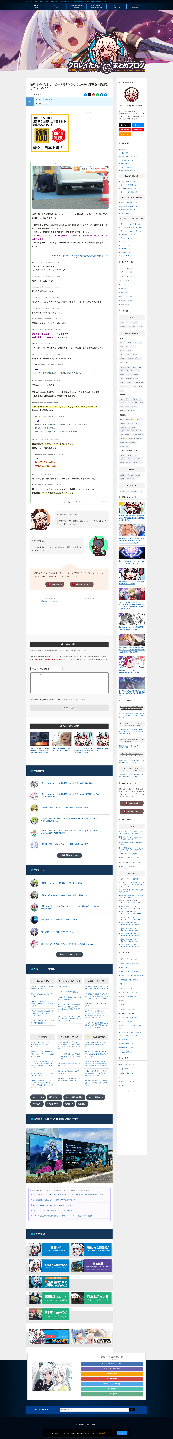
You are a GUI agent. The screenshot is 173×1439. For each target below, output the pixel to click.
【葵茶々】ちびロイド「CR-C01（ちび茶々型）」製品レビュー (64, 883)
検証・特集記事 (125, 280)
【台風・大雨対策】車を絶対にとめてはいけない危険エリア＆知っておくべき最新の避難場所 (132, 715)
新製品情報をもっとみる (69, 855)
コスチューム (138, 423)
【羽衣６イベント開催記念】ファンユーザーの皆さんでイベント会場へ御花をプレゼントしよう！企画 (132, 884)
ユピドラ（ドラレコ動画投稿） (129, 1017)
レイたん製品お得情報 (74, 1097)
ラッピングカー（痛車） (134, 459)
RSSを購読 (125, 134)
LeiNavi (122, 374)
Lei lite (137, 371)
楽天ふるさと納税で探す (112, 1369)
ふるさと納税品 (139, 403)
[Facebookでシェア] (101, 96)
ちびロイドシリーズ (125, 386)
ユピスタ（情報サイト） (127, 1021)
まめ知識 (139, 326)
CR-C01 (122, 390)
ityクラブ (130, 403)
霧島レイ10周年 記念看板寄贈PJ (129, 879)
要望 (132, 431)
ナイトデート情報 (124, 431)
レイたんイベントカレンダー (128, 160)
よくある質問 (124, 153)
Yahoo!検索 (76, 6)
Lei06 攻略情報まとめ (64, 986)
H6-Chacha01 (139, 382)
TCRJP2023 (123, 410)
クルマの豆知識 (125, 304)
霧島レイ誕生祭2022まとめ (128, 928)
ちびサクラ (123, 350)
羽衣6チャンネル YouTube (128, 984)
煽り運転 (122, 479)
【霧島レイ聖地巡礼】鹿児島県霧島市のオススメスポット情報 (52, 1210)
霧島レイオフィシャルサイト (128, 959)
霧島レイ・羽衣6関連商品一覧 (112, 1357)
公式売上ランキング (126, 163)
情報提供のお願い (137, 463)
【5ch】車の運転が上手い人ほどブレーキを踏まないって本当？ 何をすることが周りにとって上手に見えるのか (69, 1045)
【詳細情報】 (101, 1433)
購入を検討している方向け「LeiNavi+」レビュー (59, 932)
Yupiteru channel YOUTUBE (128, 1013)
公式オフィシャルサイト (96, 6)
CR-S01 (135, 386)
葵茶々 (121, 346)
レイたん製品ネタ (95, 1097)
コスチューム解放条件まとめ (128, 202)
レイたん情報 (37, 1097)
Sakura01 (128, 378)
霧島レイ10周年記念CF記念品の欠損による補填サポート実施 (51, 1205)
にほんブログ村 (56, 584)
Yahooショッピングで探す (111, 1384)
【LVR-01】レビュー (126, 249)
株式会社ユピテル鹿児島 (127, 1048)
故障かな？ (132, 438)
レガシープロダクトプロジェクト (129, 406)
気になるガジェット (126, 296)
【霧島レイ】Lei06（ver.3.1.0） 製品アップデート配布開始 (42, 1022)
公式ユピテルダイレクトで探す (112, 1364)
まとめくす (123, 1085)
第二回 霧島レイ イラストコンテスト (131, 863)
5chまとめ (41, 99)
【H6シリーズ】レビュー (127, 234)
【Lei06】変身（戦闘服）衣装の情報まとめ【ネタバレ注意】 (69, 998)
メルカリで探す (112, 1394)
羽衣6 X (122, 1001)
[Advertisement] (89, 130)
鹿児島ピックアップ (125, 463)
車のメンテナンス (124, 491)
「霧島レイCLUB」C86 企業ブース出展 (131, 975)
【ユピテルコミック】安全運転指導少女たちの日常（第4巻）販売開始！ (67, 783)
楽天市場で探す (112, 1379)
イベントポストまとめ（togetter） (132, 913)
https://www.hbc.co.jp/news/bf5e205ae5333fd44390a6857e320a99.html (86, 257)
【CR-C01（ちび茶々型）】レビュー (131, 224)
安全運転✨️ (123, 475)
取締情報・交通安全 (50, 99)
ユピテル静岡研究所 (126, 1052)
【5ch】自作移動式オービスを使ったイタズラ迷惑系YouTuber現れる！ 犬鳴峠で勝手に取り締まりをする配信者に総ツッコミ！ (42, 1084)
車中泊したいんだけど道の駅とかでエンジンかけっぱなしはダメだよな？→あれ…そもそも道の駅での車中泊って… (69, 1008)
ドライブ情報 (130, 479)
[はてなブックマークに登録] (105, 96)
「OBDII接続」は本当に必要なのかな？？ (96, 1005)
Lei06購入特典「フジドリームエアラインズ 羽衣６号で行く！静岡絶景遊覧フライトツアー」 (131, 850)
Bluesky (139, 125)
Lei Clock (128, 374)
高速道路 (137, 475)
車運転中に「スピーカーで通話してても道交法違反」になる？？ (69, 1080)
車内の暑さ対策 (52, 1104)
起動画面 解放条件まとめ (127, 210)
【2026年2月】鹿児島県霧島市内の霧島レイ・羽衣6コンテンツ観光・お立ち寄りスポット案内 (62, 1216)
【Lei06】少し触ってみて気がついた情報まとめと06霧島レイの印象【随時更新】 (42, 1004)
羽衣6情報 (123, 288)
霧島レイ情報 (124, 292)
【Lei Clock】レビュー (126, 256)
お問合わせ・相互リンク (136, 6)
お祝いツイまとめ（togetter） (131, 924)
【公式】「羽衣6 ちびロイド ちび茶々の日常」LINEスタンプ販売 (64, 807)
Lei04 (140, 367)
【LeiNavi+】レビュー (126, 252)
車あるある (134, 491)
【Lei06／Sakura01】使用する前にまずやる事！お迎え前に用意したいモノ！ (96, 1044)
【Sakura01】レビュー (126, 238)
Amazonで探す (112, 1374)
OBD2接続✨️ (123, 438)
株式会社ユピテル (125, 1039)
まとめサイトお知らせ (126, 268)
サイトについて (116, 6)
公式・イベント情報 (126, 272)
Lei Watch (136, 374)
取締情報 (68, 1104)
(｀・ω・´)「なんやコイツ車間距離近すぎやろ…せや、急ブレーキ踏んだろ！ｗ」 (83, 750)
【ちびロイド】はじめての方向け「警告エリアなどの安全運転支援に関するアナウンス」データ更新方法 (96, 1064)
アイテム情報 (131, 427)
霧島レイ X (123, 967)
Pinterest (139, 129)
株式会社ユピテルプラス (127, 1043)
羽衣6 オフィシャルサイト (128, 988)
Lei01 (131, 371)
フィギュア (123, 459)
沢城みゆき (134, 354)
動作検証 (139, 438)
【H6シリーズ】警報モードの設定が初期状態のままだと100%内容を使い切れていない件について (96, 1073)
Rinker (115, 1359)
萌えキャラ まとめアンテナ (128, 1081)
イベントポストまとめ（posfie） (132, 902)
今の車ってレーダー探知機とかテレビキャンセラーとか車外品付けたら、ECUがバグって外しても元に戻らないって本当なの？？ (96, 1014)
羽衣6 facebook (125, 1005)
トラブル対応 (131, 326)
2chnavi (122, 1077)
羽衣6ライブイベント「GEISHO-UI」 (130, 837)
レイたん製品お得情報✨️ (126, 419)
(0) (31, 101)
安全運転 (45, 103)
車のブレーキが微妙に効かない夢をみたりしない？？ (69, 1072)
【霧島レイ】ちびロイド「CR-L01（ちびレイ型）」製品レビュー (65, 895)
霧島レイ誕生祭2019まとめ (128, 944)
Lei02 (126, 371)
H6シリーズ (136, 378)
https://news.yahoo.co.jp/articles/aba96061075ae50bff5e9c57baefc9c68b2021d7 (83, 255)
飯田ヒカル (123, 358)
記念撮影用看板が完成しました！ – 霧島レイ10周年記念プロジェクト (54, 1200)
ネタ (141, 491)
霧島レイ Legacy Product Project (129, 963)
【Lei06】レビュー (125, 242)
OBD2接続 (36, 1104)
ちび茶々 (130, 350)
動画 (136, 455)
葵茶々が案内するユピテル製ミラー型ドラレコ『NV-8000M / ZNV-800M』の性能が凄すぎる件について (131, 731)
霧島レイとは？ (125, 149)
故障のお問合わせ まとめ (127, 170)
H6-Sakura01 (130, 382)
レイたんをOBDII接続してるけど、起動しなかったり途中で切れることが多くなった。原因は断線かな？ (96, 1025)
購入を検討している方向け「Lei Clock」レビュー (59, 919)
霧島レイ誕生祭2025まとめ (128, 906)
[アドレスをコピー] (93, 96)
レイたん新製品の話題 (137, 434)
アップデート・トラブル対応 (128, 276)
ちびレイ (133, 346)
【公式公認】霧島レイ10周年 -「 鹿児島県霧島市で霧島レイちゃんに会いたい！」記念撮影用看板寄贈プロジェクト (69, 1194)
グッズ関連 (123, 455)
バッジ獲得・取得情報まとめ (128, 206)
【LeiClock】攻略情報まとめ (128, 192)
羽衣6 (127, 346)
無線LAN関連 (132, 442)
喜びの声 (138, 431)
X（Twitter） (126, 125)
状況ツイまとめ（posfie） (130, 839)
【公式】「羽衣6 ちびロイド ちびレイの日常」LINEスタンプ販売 (64, 844)
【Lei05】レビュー (125, 245)
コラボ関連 (123, 403)
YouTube (126, 129)
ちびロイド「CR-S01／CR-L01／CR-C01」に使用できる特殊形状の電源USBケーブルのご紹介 (96, 1054)
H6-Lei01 (122, 382)
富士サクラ (138, 343)
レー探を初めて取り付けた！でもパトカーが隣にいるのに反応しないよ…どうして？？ (42, 1044)
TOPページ (36, 6)
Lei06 (129, 367)
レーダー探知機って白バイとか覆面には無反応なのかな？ (42, 1074)
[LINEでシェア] (97, 96)
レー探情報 (134, 323)
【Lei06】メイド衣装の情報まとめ (68, 992)
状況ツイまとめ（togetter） (130, 853)
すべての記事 (56, 6)
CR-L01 (141, 386)
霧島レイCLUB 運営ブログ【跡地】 (130, 971)
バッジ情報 (123, 427)
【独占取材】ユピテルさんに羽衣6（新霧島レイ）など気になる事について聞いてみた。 (42, 1013)
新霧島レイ (130, 343)
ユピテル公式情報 (124, 399)
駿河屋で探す (112, 1389)
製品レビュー (54, 1097)
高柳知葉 (130, 358)
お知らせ (122, 323)
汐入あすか (138, 358)
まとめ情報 (123, 326)
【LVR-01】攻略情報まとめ (128, 188)
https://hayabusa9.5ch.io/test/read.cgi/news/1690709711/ (90, 502)
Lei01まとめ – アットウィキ (128, 1064)
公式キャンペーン (136, 399)
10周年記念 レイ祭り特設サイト (129, 980)
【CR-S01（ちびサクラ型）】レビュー (131, 231)
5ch (40, 103)
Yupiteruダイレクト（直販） (128, 1009)
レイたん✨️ (123, 367)
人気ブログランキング (83, 584)
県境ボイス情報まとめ (126, 213)
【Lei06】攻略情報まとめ (127, 181)
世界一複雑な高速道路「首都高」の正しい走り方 (69, 1065)
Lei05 (134, 367)
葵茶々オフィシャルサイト (128, 996)
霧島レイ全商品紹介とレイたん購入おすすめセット (42, 995)
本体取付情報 (123, 442)
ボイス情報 (123, 423)
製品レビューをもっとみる (69, 954)
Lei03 (121, 371)
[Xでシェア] (89, 96)
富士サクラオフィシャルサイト (129, 992)
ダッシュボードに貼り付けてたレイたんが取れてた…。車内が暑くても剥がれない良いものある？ (69, 1019)
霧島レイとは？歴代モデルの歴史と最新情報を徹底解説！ (42, 988)
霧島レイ (122, 343)
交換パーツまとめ (125, 167)
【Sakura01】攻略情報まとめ (128, 185)
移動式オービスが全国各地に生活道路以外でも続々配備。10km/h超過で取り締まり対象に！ (42, 1054)
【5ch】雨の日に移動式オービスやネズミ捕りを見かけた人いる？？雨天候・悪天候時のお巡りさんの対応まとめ (42, 1065)
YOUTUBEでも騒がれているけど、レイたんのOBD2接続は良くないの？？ (96, 988)
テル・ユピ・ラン (124, 354)
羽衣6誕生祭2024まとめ (127, 917)
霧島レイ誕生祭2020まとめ (128, 939)
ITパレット (131, 410)
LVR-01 (121, 378)
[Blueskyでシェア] (85, 96)
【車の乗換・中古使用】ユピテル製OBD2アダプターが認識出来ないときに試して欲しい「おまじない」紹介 (96, 996)
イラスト (130, 455)
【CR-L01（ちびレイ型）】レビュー (130, 227)
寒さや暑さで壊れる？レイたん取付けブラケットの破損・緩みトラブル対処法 (96, 1083)
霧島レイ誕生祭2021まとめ (128, 933)
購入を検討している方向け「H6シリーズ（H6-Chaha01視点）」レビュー (67, 944)
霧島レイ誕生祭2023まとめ (128, 922)
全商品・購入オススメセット (128, 156)
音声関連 (130, 423)
